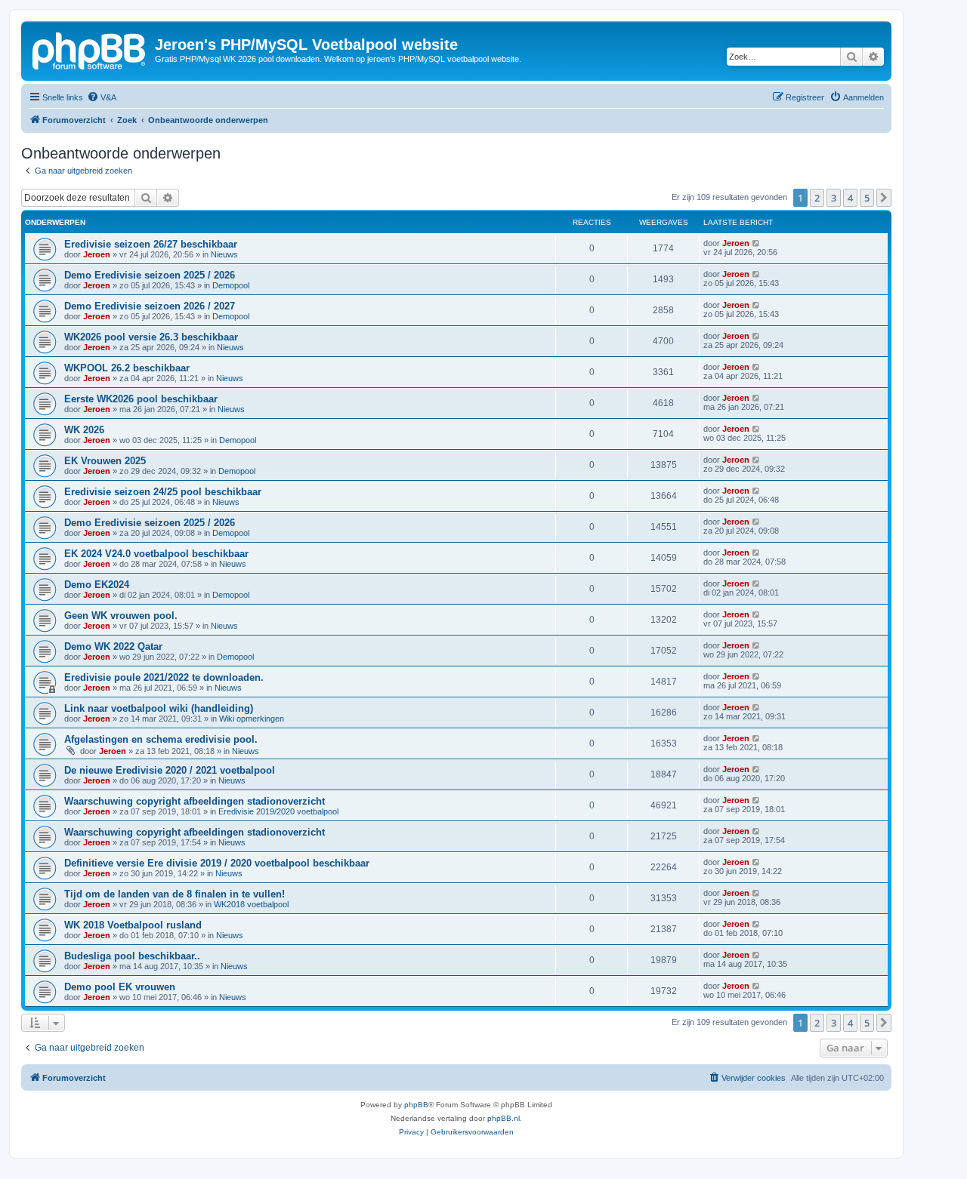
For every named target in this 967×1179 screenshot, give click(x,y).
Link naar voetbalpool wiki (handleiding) (158, 708)
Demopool (230, 285)
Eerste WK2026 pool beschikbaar (141, 399)
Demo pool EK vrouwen (119, 987)
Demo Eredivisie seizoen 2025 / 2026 (149, 275)
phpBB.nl (503, 1118)
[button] (883, 198)
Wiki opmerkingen (251, 718)
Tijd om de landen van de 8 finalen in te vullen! (174, 894)
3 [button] (833, 198)
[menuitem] (101, 97)
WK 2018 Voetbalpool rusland (133, 925)
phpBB (416, 1105)
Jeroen (96, 254)
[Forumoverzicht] (90, 49)
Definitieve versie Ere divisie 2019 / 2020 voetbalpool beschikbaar (216, 863)
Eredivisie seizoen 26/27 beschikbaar (150, 244)
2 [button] (817, 198)
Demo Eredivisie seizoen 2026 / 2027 (149, 306)
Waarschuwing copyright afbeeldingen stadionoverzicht (194, 801)
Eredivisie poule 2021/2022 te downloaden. (164, 677)
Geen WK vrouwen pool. (121, 615)
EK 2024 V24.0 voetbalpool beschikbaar (156, 553)
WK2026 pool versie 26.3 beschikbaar (151, 337)
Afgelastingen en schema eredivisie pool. (161, 739)
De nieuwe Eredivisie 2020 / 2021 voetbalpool (169, 770)
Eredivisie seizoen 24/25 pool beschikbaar (162, 491)
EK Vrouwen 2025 (105, 460)
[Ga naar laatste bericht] (757, 243)
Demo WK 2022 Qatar (113, 646)
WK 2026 (84, 430)
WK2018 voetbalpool (251, 904)
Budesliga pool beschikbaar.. (132, 956)
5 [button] (867, 198)
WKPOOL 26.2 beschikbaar (127, 368)
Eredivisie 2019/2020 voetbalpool (278, 811)
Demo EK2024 (96, 584)
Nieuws (224, 254)
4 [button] (850, 198)
